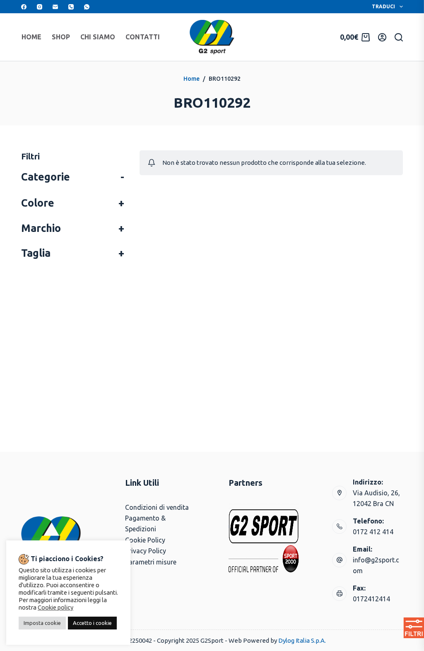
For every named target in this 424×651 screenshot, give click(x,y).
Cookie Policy (145, 540)
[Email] (55, 7)
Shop (61, 37)
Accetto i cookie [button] (92, 623)
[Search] (399, 37)
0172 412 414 (373, 531)
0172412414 (371, 599)
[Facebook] (23, 7)
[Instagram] (39, 7)
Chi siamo (97, 37)
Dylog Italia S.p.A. (302, 640)
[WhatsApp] (86, 7)
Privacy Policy (145, 551)
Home (31, 37)
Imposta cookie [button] (42, 623)
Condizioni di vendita (157, 507)
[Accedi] (382, 37)
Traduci (383, 6)
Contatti (142, 37)
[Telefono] (71, 7)
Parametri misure (150, 562)
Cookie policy (55, 607)
